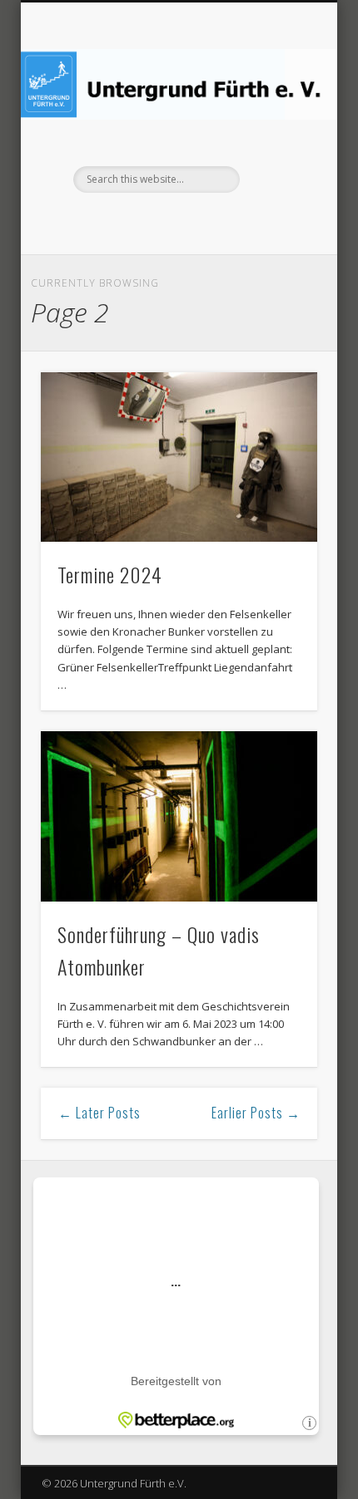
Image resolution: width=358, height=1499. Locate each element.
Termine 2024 (109, 574)
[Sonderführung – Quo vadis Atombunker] (179, 816)
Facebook (176, 221)
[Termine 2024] (179, 457)
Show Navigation (276, 148)
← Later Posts (99, 1113)
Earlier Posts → (256, 1113)
